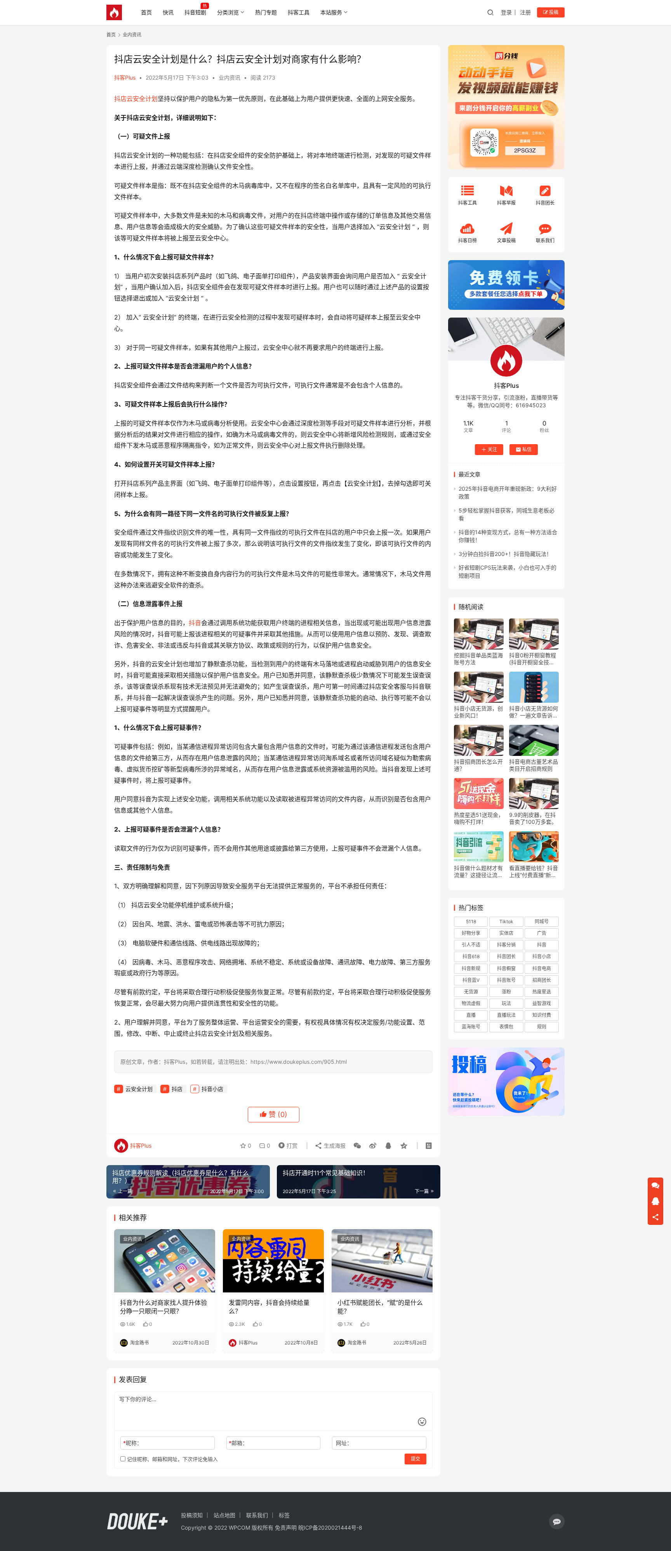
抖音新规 (471, 968)
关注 (492, 449)
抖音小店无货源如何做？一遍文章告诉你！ (533, 712)
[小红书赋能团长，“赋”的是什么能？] (382, 1260)
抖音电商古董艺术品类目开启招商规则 (533, 765)
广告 (541, 933)
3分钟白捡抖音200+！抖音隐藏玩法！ (505, 554)
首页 (146, 12)
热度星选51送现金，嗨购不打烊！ (479, 818)
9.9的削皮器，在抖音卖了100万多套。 (533, 818)
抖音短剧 (195, 12)
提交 (415, 1459)
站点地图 (224, 1515)
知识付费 (541, 1015)
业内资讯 (229, 77)
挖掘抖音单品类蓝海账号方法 (478, 658)
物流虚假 (471, 1003)
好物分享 (471, 933)
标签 (284, 1515)
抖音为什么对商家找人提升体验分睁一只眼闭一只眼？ (163, 1307)
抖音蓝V (471, 980)
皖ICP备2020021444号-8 (330, 1527)
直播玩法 (506, 1015)
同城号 (542, 921)
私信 (527, 449)
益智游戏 (541, 1003)
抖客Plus (125, 77)
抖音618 (471, 956)
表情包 (506, 1027)
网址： (344, 1443)
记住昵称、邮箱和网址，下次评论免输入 (171, 1459)
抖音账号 (506, 980)
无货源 (471, 992)
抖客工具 (298, 12)
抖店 (120, 98)
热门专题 (266, 12)
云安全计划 (142, 98)
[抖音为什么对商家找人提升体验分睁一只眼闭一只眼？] (164, 1260)
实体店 (506, 933)
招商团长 (541, 980)
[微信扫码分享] (357, 1146)
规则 (541, 1027)
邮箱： (238, 1443)
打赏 (286, 1144)
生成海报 (334, 1145)
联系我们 (257, 1515)
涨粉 (506, 992)
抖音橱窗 (506, 968)
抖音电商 (541, 968)
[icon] (557, 1521)
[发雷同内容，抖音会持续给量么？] (273, 1260)
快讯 (168, 12)
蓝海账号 (471, 1027)
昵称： (132, 1443)
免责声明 (286, 1527)
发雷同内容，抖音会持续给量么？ (269, 1307)
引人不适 (471, 945)
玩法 (506, 1003)
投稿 (553, 12)
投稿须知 (192, 1515)
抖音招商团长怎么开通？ (478, 765)
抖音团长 (506, 956)
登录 (506, 12)
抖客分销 (506, 945)
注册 (525, 12)
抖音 (195, 623)
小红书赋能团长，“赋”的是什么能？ (380, 1307)
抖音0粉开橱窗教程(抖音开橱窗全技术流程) (532, 659)
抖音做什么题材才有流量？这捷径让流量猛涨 (478, 872)
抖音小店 (212, 1089)
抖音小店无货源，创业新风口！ (478, 712)
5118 (471, 921)
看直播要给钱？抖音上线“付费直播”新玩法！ (533, 872)
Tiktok (506, 921)
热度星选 (541, 992)
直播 (471, 1015)
